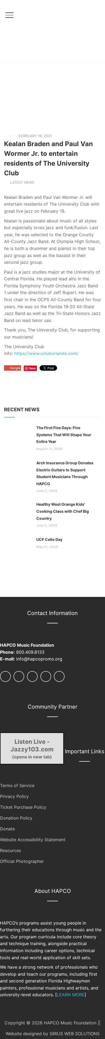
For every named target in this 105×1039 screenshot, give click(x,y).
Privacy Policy (14, 796)
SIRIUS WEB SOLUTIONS (75, 1033)
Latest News (22, 182)
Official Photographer (22, 861)
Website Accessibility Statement (32, 839)
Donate (7, 828)
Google (15, 368)
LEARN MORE (71, 994)
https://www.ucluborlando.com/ (46, 353)
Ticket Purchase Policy (23, 807)
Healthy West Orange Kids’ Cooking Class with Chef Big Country (62, 511)
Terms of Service (17, 785)
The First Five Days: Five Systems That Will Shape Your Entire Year (63, 434)
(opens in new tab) (32, 748)
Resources (10, 850)
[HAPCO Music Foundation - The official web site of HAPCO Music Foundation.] (42, 31)
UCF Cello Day (49, 539)
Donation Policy (16, 818)
